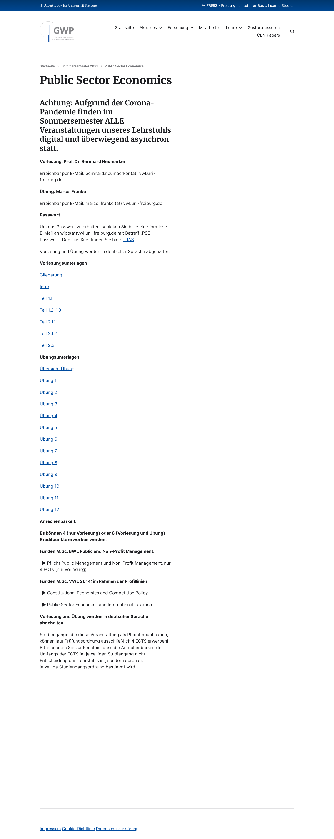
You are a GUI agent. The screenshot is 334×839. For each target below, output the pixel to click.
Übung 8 (48, 462)
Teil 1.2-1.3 (50, 310)
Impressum (50, 828)
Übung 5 (48, 427)
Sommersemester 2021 (80, 66)
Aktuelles (148, 28)
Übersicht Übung (57, 368)
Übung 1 (48, 380)
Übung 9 (48, 474)
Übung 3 (48, 404)
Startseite (124, 28)
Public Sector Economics (124, 66)
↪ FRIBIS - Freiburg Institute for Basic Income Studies (247, 5)
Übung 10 (49, 486)
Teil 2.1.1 (48, 322)
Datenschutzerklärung (117, 828)
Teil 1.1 (46, 298)
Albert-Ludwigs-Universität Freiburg (70, 5)
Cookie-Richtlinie (78, 828)
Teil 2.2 (47, 345)
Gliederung (51, 275)
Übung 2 (48, 392)
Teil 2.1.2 (48, 333)
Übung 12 (49, 509)
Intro (44, 286)
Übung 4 (48, 415)
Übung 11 (49, 498)
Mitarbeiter (209, 28)
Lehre (231, 28)
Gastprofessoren (264, 28)
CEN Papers (268, 35)
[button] (292, 31)
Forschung (178, 28)
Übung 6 (48, 439)
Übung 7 (48, 451)
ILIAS (128, 239)
